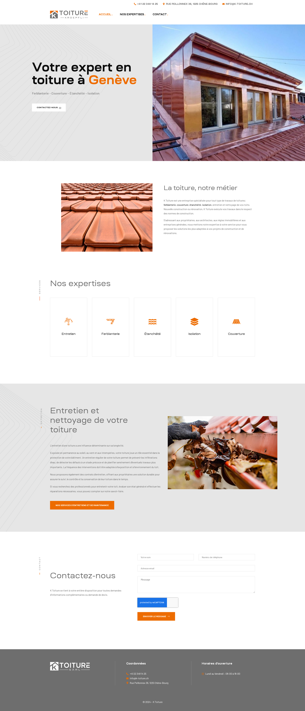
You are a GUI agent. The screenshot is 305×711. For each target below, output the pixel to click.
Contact (160, 14)
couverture (182, 204)
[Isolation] (194, 322)
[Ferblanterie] (111, 322)
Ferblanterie (111, 334)
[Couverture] (236, 322)
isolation (206, 204)
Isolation (194, 334)
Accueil (105, 14)
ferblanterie (170, 204)
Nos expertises (132, 14)
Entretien (69, 334)
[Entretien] (69, 322)
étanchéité (195, 204)
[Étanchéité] (152, 322)
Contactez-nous (48, 107)
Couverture (236, 334)
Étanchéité (152, 334)
